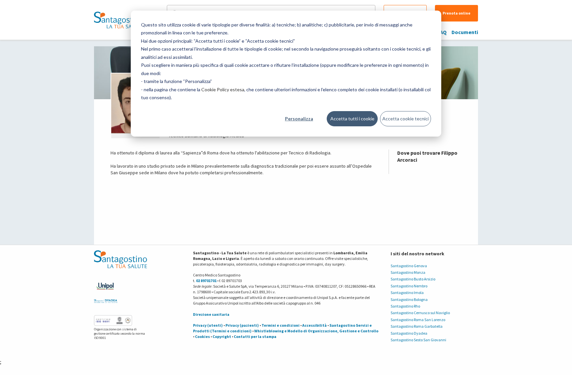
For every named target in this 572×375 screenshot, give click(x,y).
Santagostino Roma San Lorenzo (418, 319)
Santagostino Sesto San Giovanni (418, 339)
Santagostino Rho (405, 306)
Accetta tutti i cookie (352, 118)
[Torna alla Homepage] (119, 20)
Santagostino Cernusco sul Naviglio (420, 312)
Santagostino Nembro (409, 285)
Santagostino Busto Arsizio (413, 278)
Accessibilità (314, 325)
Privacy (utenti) (208, 325)
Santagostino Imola (407, 292)
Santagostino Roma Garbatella (417, 326)
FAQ (442, 32)
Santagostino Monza (408, 272)
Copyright (222, 336)
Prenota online (456, 13)
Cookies (202, 336)
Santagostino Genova (409, 265)
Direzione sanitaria (211, 314)
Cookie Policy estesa (222, 89)
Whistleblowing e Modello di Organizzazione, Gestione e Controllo (316, 330)
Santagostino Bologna (409, 299)
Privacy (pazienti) (242, 325)
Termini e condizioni (281, 325)
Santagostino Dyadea (409, 333)
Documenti (465, 32)
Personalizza (299, 118)
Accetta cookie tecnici (405, 118)
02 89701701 (206, 280)
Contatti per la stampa (255, 336)
